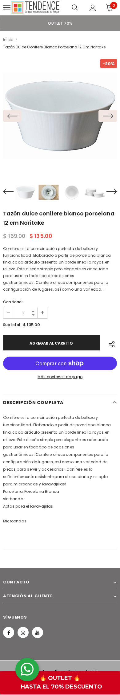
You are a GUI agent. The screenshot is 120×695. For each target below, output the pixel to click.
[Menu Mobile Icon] (6, 7)
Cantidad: (13, 302)
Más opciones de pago (60, 376)
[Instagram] (23, 632)
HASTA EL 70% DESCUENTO (61, 686)
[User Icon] (93, 8)
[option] (60, 23)
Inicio (8, 39)
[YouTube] (37, 632)
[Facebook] (8, 632)
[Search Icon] (75, 8)
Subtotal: (12, 324)
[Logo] (35, 7)
